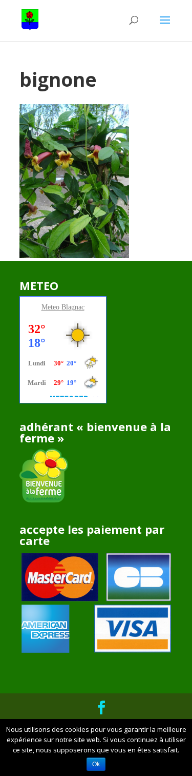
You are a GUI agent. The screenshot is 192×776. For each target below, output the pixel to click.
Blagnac (72, 307)
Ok (96, 764)
